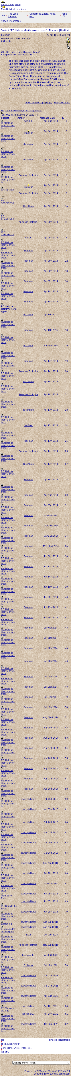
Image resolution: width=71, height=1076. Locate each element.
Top (3, 15)
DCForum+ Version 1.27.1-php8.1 (53, 1071)
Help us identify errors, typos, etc (17, 110)
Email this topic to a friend (13, 9)
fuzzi (28, 934)
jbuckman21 (28, 1014)
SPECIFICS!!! (7, 190)
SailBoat (28, 425)
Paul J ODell (7, 115)
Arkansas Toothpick (28, 175)
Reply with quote (62, 102)
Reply (49, 102)
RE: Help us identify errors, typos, (8, 125)
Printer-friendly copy (11, 4)
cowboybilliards (28, 799)
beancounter (28, 955)
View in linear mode (11, 21)
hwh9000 (28, 121)
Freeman (5, 35)
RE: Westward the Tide (8, 1009)
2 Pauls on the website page (8, 930)
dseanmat (28, 144)
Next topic (65, 30)
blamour (28, 133)
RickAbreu (28, 206)
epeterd (28, 237)
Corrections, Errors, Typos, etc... (42, 15)
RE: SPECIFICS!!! (7, 202)
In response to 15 (23, 54)
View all (38, 110)
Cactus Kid (6, 924)
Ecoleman (28, 965)
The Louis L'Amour (13, 15)
